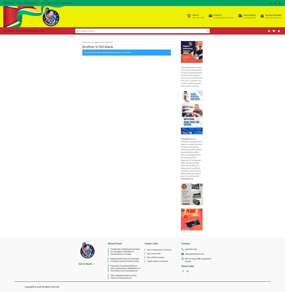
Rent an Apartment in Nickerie (159, 250)
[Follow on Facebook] (271, 3)
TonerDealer (8, 3)
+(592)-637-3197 (191, 249)
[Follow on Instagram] (280, 3)
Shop (19, 3)
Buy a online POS (154, 254)
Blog (56, 3)
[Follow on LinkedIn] (275, 3)
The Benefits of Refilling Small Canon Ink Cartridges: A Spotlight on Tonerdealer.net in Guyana (125, 251)
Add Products (67, 3)
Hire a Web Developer (156, 257)
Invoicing (46, 3)
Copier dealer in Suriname (157, 261)
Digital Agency (30, 3)
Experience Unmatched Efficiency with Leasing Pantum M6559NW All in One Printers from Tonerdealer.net (125, 268)
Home (84, 42)
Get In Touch (85, 264)
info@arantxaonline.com (194, 254)
